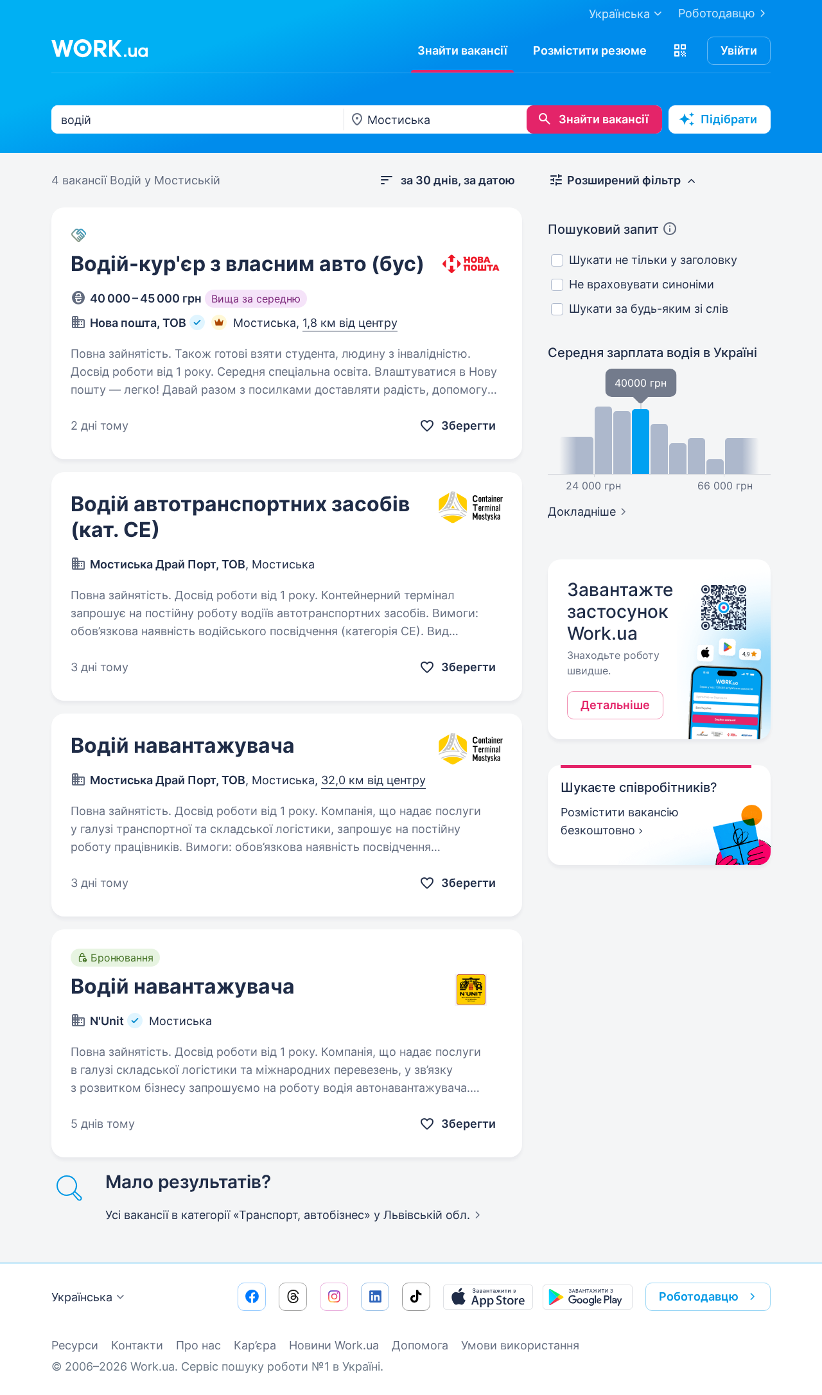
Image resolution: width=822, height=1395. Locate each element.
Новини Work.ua (334, 1345)
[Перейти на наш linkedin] (375, 1297)
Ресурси (74, 1345)
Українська (81, 1297)
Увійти (739, 50)
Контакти (137, 1345)
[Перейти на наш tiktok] (416, 1297)
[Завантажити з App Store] (488, 1297)
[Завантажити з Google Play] (588, 1297)
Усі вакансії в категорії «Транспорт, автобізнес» (287, 1215)
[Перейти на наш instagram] (334, 1297)
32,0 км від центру (373, 780)
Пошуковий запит (603, 229)
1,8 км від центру (350, 322)
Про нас (198, 1345)
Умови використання (520, 1345)
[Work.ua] (99, 48)
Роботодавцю (716, 13)
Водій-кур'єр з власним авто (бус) (247, 263)
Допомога (420, 1345)
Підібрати (729, 119)
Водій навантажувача (183, 745)
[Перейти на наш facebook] (252, 1297)
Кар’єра (255, 1345)
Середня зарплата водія (652, 352)
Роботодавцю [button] (699, 1296)
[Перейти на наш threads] (293, 1297)
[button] (680, 51)
